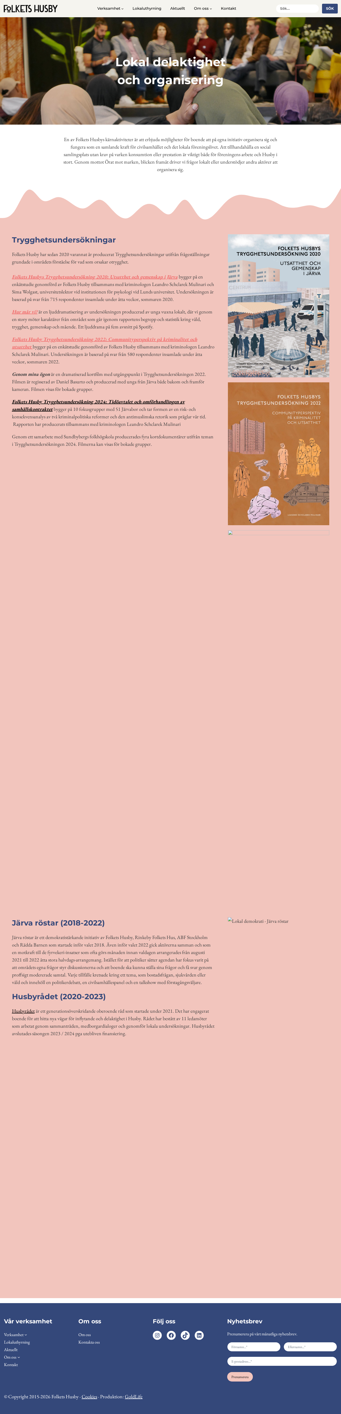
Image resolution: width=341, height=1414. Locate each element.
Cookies (89, 1396)
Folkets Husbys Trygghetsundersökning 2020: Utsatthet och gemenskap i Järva (94, 276)
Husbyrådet (23, 1011)
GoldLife (134, 1396)
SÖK (330, 8)
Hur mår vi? (24, 311)
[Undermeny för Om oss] (211, 8)
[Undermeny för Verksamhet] (122, 8)
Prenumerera (240, 1377)
